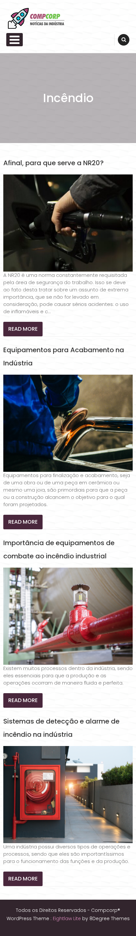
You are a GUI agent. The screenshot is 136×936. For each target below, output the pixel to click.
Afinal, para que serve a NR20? (53, 163)
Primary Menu (14, 39)
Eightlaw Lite (67, 918)
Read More (23, 329)
